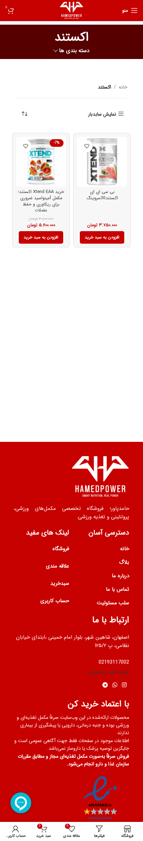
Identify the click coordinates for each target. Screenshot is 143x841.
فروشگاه (60, 549)
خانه (123, 87)
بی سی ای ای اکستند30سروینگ (102, 195)
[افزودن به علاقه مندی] (87, 146)
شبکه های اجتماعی (109, 672)
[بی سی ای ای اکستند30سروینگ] (102, 162)
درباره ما (120, 576)
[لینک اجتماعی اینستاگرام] (124, 685)
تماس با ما (117, 589)
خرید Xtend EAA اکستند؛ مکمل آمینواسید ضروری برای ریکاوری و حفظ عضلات (41, 201)
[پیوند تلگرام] (105, 685)
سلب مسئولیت (113, 603)
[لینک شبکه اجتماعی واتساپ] (114, 685)
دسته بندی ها (74, 50)
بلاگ (124, 562)
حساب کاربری (54, 601)
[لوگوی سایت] (72, 10)
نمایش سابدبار (102, 114)
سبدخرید (59, 583)
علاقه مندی (57, 566)
